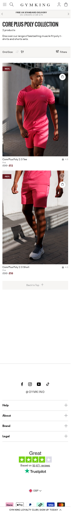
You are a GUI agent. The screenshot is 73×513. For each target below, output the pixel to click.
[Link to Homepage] (35, 5)
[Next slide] (68, 14)
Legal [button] (6, 436)
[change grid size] (17, 52)
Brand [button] (6, 426)
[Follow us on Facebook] (22, 384)
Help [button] (5, 405)
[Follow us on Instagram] (30, 384)
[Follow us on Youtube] (38, 384)
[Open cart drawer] (65, 5)
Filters (63, 52)
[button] (35, 510)
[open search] (11, 5)
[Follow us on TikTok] (47, 384)
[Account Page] (59, 5)
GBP (35, 491)
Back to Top (32, 285)
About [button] (6, 415)
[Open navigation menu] (4, 5)
